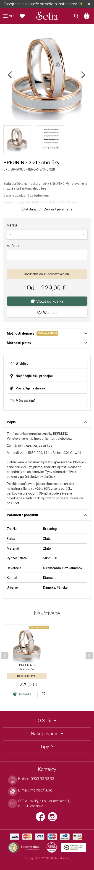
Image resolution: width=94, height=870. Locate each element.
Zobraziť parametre (58, 209)
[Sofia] (47, 14)
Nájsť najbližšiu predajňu (34, 376)
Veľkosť (13, 245)
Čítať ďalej (28, 209)
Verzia (12, 225)
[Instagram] (53, 818)
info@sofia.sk (41, 790)
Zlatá (47, 538)
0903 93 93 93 (42, 779)
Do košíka (24, 694)
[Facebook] (42, 818)
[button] (44, 694)
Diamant (49, 577)
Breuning (50, 529)
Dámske (49, 587)
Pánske (62, 587)
